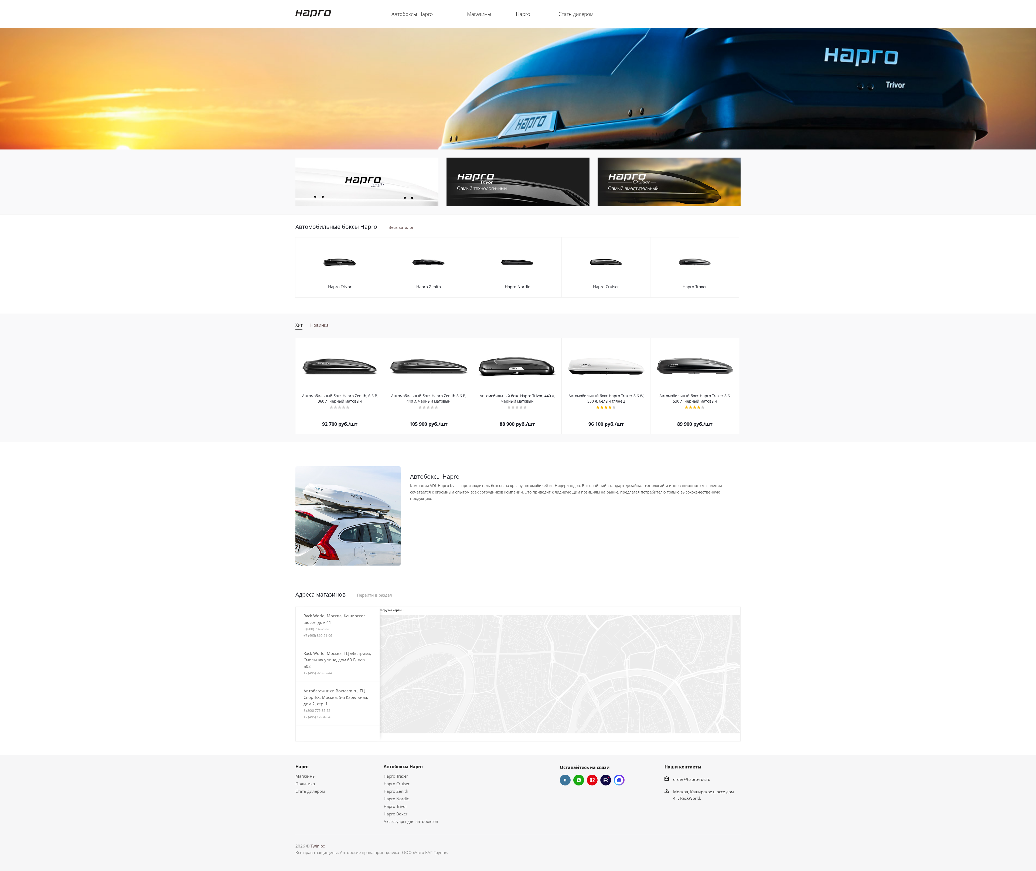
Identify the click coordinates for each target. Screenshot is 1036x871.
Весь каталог (401, 227)
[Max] (619, 780)
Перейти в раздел (374, 595)
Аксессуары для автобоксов (411, 821)
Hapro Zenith (428, 286)
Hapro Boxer (395, 813)
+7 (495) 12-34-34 (317, 717)
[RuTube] (605, 780)
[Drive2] (592, 780)
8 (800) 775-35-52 (317, 710)
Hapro (302, 767)
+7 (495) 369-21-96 (318, 635)
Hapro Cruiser (606, 286)
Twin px (318, 846)
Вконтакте (565, 780)
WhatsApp (578, 780)
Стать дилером (310, 791)
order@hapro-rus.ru (691, 779)
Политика (305, 783)
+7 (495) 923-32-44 (318, 673)
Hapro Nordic (517, 286)
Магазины (305, 776)
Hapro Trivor (340, 286)
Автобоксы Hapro (403, 767)
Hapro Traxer (695, 286)
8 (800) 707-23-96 (317, 629)
